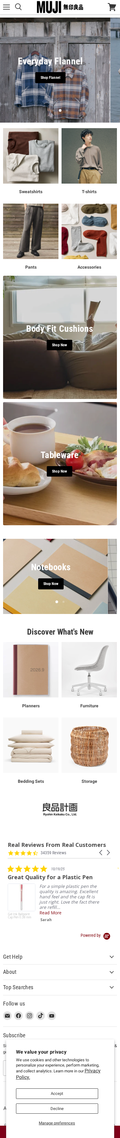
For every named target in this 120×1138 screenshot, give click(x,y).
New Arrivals (83, 77)
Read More (50, 913)
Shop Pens (60, 584)
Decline (57, 1108)
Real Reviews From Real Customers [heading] (57, 844)
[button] (101, 852)
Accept (57, 1093)
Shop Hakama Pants (43, 77)
